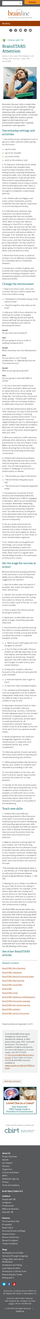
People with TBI (8, 1199)
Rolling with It (8, 1278)
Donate (32, 2)
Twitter (15, 30)
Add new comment (12, 1081)
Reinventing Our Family (12, 1274)
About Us (6, 1153)
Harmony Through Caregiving (15, 1256)
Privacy (5, 1182)
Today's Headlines (10, 1243)
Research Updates (10, 1240)
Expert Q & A (7, 1227)
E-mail (11, 1304)
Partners (6, 1166)
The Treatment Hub (10, 1221)
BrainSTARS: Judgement (12, 972)
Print (25, 30)
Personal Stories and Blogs (13, 1231)
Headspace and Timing (12, 1265)
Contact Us (20, 1311)
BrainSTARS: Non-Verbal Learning (16, 1005)
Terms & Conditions (10, 1185)
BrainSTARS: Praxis (10, 993)
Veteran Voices (8, 1234)
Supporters (7, 1169)
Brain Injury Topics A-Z (12, 1191)
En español (7, 1224)
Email (20, 30)
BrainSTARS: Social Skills (12, 985)
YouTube (14, 1284)
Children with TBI (15, 40)
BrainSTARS (7, 989)
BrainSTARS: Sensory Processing (15, 1013)
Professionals (8, 1206)
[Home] (20, 14)
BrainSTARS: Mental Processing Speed (18, 976)
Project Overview (9, 1156)
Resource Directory (10, 1237)
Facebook (10, 30)
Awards (5, 1160)
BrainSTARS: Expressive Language (16, 1001)
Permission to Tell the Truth (14, 1271)
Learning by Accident (11, 1268)
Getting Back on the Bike (12, 1253)
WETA (4, 1175)
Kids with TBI (7, 1212)
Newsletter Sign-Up (10, 1179)
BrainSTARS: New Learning (13, 980)
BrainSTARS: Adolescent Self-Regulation (18, 997)
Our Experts (7, 1163)
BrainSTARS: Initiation (11, 1009)
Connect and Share (10, 1172)
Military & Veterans (10, 1209)
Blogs (4, 1249)
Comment (30, 30)
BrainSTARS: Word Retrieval (13, 968)
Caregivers (6, 1202)
